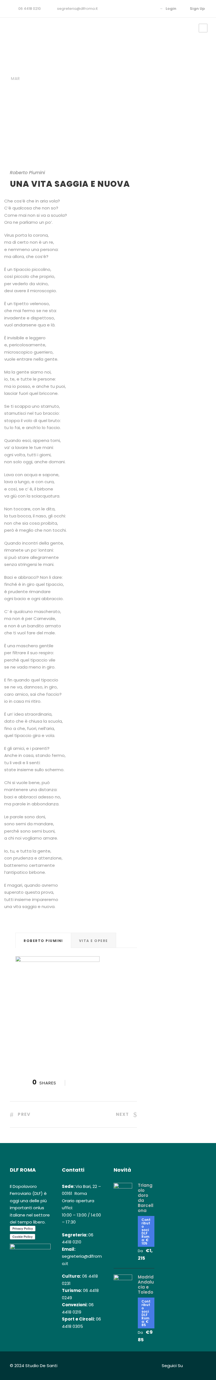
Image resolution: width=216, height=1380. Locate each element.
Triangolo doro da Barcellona (145, 1197)
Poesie (50, 68)
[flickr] (141, 8)
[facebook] (132, 8)
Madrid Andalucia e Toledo (146, 1284)
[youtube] (149, 8)
